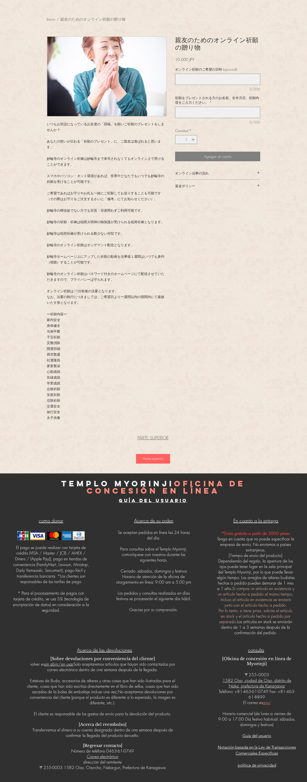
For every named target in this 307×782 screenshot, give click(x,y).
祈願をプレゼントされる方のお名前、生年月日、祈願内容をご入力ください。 (217, 100)
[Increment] (193, 139)
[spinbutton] (186, 139)
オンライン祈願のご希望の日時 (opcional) (206, 69)
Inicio (51, 19)
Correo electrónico (102, 756)
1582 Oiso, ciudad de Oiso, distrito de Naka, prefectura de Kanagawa (257, 683)
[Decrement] (179, 139)
